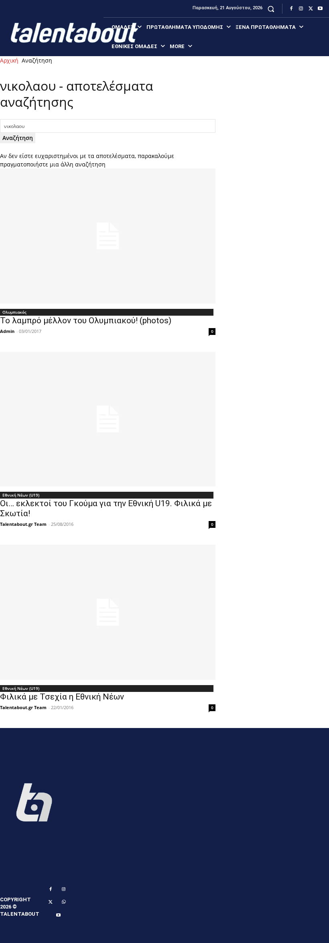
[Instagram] (301, 9)
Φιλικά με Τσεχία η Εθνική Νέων (62, 697)
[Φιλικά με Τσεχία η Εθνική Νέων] (107, 612)
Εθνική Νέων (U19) (20, 495)
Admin (7, 331)
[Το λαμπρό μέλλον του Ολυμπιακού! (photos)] (107, 236)
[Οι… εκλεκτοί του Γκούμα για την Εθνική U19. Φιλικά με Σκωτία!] (107, 419)
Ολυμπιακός (14, 312)
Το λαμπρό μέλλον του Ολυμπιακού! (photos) (85, 320)
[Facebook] (291, 9)
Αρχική (9, 60)
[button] (271, 8)
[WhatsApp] (63, 902)
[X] (310, 9)
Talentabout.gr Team (23, 524)
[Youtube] (320, 9)
